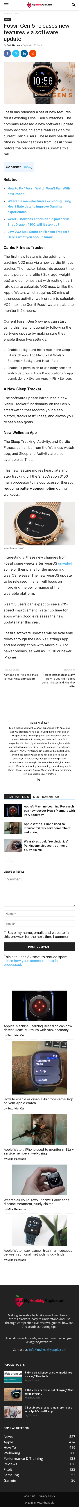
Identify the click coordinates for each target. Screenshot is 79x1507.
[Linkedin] (24, 53)
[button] (6, 5)
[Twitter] (15, 53)
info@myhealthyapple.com (47, 1350)
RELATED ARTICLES (17, 796)
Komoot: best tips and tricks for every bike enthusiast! (21, 676)
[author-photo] (39, 717)
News (16, 13)
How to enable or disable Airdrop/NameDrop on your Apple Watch (38, 1101)
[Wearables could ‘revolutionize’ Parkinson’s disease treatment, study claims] (13, 845)
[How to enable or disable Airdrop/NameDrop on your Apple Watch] (39, 1068)
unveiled (65, 563)
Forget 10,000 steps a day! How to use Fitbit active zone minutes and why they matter (58, 680)
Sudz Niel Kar (13, 45)
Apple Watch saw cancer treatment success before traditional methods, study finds (38, 1252)
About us (29, 1496)
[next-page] (12, 859)
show (27, 167)
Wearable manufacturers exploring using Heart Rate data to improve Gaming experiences (39, 206)
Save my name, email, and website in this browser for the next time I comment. (37, 935)
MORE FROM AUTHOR (46, 796)
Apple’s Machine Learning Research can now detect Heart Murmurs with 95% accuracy (49, 811)
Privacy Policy (47, 1496)
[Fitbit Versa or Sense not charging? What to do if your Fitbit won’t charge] (13, 1394)
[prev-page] (6, 859)
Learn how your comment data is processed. (31, 963)
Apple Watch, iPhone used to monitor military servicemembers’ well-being (47, 828)
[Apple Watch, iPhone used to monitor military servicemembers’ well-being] (13, 828)
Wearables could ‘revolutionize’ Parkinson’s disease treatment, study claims (46, 846)
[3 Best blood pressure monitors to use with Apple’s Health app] (13, 1412)
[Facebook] (7, 53)
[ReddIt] (32, 53)
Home (7, 13)
